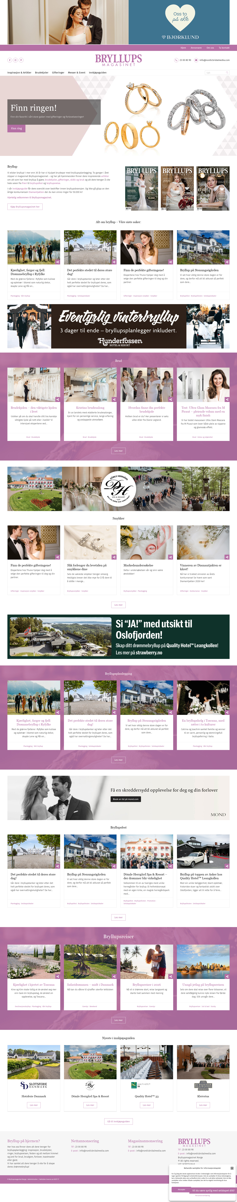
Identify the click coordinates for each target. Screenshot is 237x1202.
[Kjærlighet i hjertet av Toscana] (33, 962)
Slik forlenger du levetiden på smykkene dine (87, 567)
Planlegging (15, 296)
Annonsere (196, 47)
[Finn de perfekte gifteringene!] (146, 247)
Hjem (183, 47)
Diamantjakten (36, 192)
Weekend (93, 1006)
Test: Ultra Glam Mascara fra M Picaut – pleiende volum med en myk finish (203, 411)
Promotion (151, 901)
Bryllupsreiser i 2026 (147, 984)
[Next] (235, 116)
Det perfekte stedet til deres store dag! (90, 722)
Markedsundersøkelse (138, 565)
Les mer (34, 1105)
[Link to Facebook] (9, 60)
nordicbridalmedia (152, 1150)
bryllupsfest (36, 183)
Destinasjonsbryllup (23, 1006)
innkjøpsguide (19, 188)
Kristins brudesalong (90, 407)
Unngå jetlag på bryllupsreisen (203, 984)
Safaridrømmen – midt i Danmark (90, 984)
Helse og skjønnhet (205, 437)
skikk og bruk (77, 179)
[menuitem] (183, 48)
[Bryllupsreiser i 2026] (146, 962)
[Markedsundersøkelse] (146, 542)
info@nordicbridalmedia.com (215, 60)
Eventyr (85, 1006)
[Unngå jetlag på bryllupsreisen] (203, 962)
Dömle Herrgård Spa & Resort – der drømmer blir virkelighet (145, 876)
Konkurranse (195, 591)
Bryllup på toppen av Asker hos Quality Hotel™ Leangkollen (201, 876)
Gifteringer (128, 296)
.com (163, 1150)
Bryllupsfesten (196, 296)
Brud (28, 437)
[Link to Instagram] (15, 60)
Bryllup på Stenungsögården (199, 270)
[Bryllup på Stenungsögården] (203, 247)
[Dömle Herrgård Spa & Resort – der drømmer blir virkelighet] (146, 852)
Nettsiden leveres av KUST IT (49, 1179)
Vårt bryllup (25, 296)
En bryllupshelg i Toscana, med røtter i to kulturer (203, 722)
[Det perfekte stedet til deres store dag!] (90, 247)
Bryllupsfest (185, 296)
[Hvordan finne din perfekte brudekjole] (146, 385)
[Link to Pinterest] (21, 60)
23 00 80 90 (185, 60)
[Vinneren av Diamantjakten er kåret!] (203, 542)
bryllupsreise (53, 183)
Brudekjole (35, 437)
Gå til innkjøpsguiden (118, 1121)
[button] (232, 1168)
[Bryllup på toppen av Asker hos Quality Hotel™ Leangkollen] (203, 852)
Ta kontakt (224, 47)
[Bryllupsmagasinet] (118, 60)
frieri (24, 183)
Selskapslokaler (84, 296)
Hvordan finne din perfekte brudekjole (146, 409)
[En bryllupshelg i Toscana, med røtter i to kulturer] (203, 697)
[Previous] (2, 116)
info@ (139, 1150)
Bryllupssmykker (73, 591)
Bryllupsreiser (142, 1006)
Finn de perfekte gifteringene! (144, 270)
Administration (33, 1179)
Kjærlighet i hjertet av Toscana (34, 984)
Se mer (15, 130)
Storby (213, 1006)
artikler (105, 176)
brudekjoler (51, 179)
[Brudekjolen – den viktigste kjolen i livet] (33, 385)
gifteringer (63, 179)
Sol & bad (205, 1006)
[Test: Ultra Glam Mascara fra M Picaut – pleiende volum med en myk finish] (203, 385)
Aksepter (181, 1189)
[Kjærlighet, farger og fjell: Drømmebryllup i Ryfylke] (34, 247)
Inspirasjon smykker (141, 296)
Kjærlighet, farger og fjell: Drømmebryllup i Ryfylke (28, 272)
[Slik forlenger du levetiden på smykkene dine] (90, 542)
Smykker (153, 296)
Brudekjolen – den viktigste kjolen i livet (34, 409)
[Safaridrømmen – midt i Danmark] (90, 962)
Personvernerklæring (202, 1195)
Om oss (210, 47)
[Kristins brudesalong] (90, 385)
